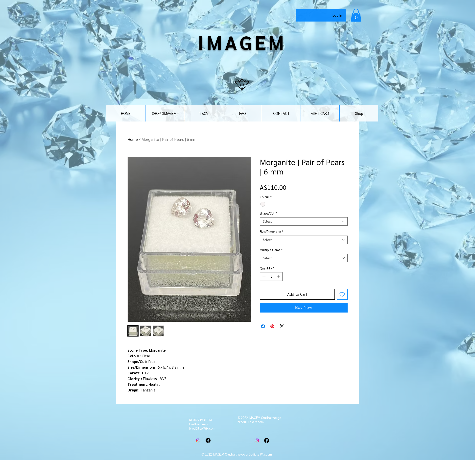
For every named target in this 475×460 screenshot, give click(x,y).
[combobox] (304, 221)
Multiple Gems (271, 250)
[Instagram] (198, 440)
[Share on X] (282, 326)
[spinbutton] (271, 276)
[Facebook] (208, 440)
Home (132, 139)
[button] (356, 15)
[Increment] (279, 276)
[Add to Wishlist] (342, 294)
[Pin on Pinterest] (272, 326)
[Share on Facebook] (263, 326)
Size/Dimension (272, 232)
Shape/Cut (268, 213)
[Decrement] (263, 276)
